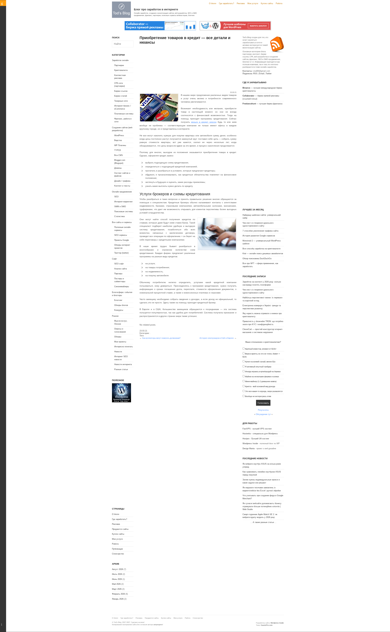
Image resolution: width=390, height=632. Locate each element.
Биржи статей (120, 96)
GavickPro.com (266, 625)
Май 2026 (116, 584)
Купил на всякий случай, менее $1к (260, 362)
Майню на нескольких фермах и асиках (262, 377)
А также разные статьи (263, 522)
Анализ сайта (120, 269)
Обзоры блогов (121, 305)
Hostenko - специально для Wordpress (260, 433)
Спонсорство (118, 554)
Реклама (241, 3)
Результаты (263, 410)
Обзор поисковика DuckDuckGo (257, 258)
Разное (115, 316)
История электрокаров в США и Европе (217, 338)
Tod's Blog (121, 10)
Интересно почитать (123, 346)
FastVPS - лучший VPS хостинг (257, 429)
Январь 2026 (118, 599)
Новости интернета (123, 364)
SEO (116, 196)
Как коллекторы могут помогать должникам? (161, 338)
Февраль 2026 (118, 594)
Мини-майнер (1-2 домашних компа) (261, 381)
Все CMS (118, 155)
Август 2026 (117, 569)
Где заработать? (226, 3)
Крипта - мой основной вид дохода (260, 386)
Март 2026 (117, 589)
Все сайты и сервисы (122, 222)
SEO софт (119, 264)
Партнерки (119, 65)
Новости (118, 351)
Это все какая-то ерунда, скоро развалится (264, 391)
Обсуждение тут (263, 414)
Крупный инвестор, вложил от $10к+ (261, 349)
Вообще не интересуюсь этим (258, 396)
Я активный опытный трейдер (258, 367)
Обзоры (117, 337)
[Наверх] (3, 624)
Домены (118, 168)
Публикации (117, 549)
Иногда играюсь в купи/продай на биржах (263, 372)
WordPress (119, 135)
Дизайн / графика (122, 181)
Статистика (119, 216)
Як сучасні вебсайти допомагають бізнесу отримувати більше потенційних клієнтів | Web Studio (262, 506)
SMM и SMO (120, 206)
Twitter (268, 73)
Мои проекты (120, 342)
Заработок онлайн (120, 60)
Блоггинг (118, 300)
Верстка (118, 140)
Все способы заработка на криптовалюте (261, 248)
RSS (255, 73)
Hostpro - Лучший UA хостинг (256, 438)
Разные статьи (121, 369)
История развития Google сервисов (259, 236)
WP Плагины (120, 145)
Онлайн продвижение (122, 192)
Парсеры (118, 273)
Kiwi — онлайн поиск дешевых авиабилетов (263, 253)
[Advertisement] (188, 68)
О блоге (212, 3)
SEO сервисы (120, 235)
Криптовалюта (121, 70)
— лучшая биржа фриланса (262, 104)
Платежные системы (123, 114)
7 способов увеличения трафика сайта (260, 231)
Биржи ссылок (121, 91)
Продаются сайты (120, 529)
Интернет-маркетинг (123, 201)
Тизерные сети (121, 101)
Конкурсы (118, 310)
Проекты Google (121, 240)
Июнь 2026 (117, 579)
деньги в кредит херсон (203, 122)
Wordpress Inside (250, 443)
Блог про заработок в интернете (156, 9)
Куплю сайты (267, 3)
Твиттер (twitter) (121, 253)
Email (261, 73)
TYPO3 (117, 150)
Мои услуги (252, 3)
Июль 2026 (117, 574)
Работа (279, 3)
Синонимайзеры (121, 286)
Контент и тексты (122, 186)
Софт (114, 259)
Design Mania (249, 448)
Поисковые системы (123, 211)
